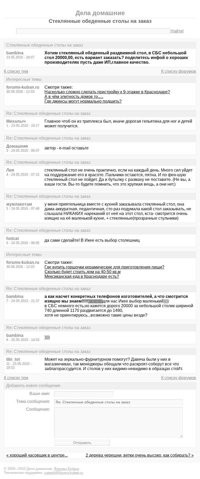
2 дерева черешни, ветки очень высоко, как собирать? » (140, 455)
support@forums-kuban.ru (63, 473)
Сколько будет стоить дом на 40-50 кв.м (83, 272)
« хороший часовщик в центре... (37, 455)
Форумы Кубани (66, 469)
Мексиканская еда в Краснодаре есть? (82, 276)
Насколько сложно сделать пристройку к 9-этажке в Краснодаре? (107, 92)
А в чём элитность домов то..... (74, 96)
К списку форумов (178, 71)
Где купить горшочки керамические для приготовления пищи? (104, 267)
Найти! (177, 31)
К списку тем (16, 71)
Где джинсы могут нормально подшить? (83, 101)
